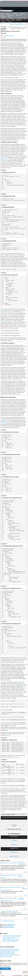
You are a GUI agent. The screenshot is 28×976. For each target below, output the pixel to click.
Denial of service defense (8, 938)
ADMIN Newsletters (11, 924)
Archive (2, 15)
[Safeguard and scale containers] (9, 862)
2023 (8, 23)
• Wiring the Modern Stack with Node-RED (9, 949)
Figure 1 (15, 72)
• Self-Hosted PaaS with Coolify (7, 952)
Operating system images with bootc (11, 937)
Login (26, 23)
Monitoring (19, 20)
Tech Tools (15, 13)
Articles (8, 13)
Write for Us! (18, 15)
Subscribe (23, 13)
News (2, 13)
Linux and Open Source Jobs (8, 927)
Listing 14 (16, 757)
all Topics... (10, 21)
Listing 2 (3, 157)
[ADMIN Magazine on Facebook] (21, 24)
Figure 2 (3, 310)
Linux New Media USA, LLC (19, 975)
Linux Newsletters (10, 926)
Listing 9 (20, 682)
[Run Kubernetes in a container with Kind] (11, 887)
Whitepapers (10, 15)
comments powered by (8, 921)
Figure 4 (3, 320)
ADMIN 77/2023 (9, 35)
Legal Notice (25, 971)
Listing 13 (8, 735)
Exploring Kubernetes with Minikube (10, 911)
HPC (25, 19)
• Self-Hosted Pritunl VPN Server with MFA (9, 955)
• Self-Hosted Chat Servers (6, 956)
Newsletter (3, 16)
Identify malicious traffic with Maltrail (11, 940)
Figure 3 (25, 310)
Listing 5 (15, 255)
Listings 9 (6, 421)
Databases (3, 21)
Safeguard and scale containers (21, 863)
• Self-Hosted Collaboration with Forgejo (9, 950)
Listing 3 (7, 159)
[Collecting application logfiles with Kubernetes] (9, 898)
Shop (9, 16)
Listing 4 (3, 160)
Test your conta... (20, 23)
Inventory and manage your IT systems (12, 935)
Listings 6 (23, 418)
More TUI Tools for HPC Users (10, 941)
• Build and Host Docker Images (7, 953)
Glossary (3, 975)
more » (25, 872)
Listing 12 (3, 423)
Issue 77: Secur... (13, 23)
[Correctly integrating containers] (9, 875)
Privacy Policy (24, 972)
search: (1, 9)
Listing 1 (17, 156)
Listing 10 (11, 725)
